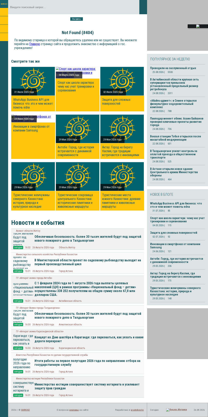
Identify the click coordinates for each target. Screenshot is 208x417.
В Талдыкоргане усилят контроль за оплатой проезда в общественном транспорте (173, 154)
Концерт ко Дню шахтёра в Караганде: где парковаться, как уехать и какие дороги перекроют (89, 339)
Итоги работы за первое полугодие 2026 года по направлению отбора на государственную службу (87, 363)
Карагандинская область (72, 348)
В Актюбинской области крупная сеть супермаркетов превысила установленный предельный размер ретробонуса (174, 84)
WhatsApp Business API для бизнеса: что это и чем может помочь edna (33, 103)
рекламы (74, 410)
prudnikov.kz (137, 410)
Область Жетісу (67, 247)
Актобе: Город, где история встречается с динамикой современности (76, 151)
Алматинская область (70, 324)
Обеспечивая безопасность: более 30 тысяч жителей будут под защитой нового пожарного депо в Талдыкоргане (88, 238)
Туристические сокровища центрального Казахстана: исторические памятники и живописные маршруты (75, 200)
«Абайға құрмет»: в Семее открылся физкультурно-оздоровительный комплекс (173, 104)
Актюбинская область (70, 301)
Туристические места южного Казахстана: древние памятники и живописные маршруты (121, 200)
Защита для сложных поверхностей (116, 101)
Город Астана (66, 271)
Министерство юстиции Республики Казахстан (40, 378)
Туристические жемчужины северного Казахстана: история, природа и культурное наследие (31, 200)
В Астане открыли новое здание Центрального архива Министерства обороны (174, 172)
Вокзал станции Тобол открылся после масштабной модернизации (175, 138)
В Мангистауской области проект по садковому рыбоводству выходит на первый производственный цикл (88, 262)
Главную (34, 44)
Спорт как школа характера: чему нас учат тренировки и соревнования (76, 86)
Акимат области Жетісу (28, 231)
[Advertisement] (177, 25)
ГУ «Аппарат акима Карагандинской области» (40, 331)
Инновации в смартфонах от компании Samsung (31, 128)
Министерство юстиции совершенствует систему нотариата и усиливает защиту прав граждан (87, 386)
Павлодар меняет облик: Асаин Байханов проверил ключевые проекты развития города (176, 122)
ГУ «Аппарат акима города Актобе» (34, 278)
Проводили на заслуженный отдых (173, 68)
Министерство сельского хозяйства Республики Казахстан (46, 254)
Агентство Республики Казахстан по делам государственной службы (52, 355)
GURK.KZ (4, 4)
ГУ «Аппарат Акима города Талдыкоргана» (38, 308)
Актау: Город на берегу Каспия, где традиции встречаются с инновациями (120, 151)
